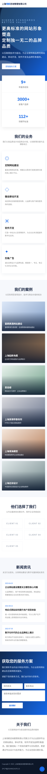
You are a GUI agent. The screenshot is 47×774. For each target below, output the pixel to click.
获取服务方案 (11, 66)
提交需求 (12, 705)
